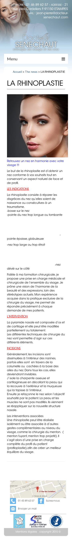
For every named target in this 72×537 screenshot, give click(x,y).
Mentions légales (26, 532)
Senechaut (36, 42)
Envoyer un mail (27, 509)
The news (31, 71)
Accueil (17, 71)
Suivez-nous (53, 501)
